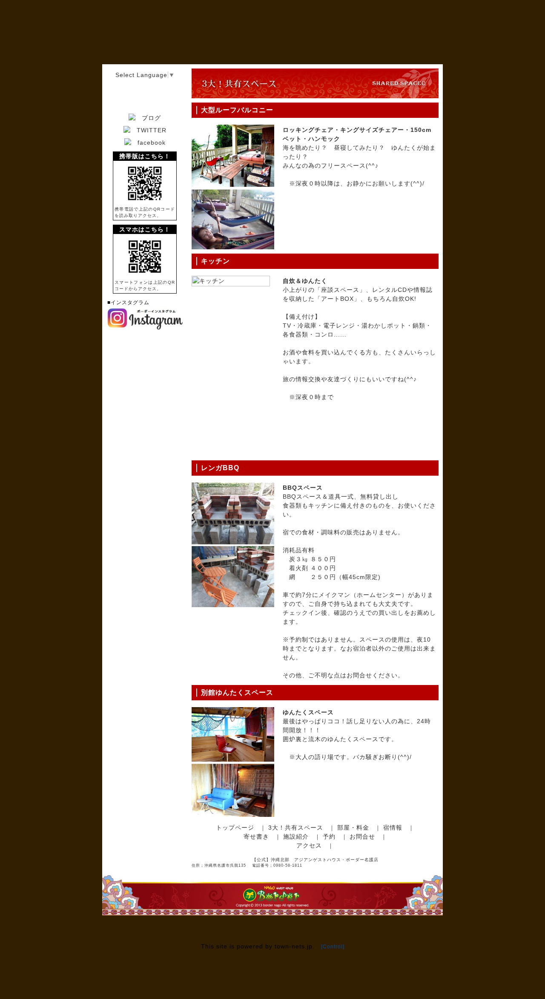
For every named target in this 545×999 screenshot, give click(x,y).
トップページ (235, 827)
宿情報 (392, 827)
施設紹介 (296, 836)
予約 (329, 836)
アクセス (309, 845)
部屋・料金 (353, 827)
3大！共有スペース (295, 827)
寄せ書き (256, 836)
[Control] (332, 947)
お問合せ (362, 836)
